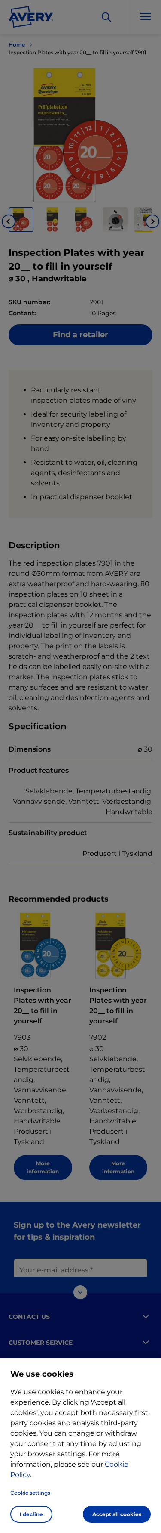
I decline (31, 1514)
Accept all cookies (116, 1514)
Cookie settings (30, 1492)
